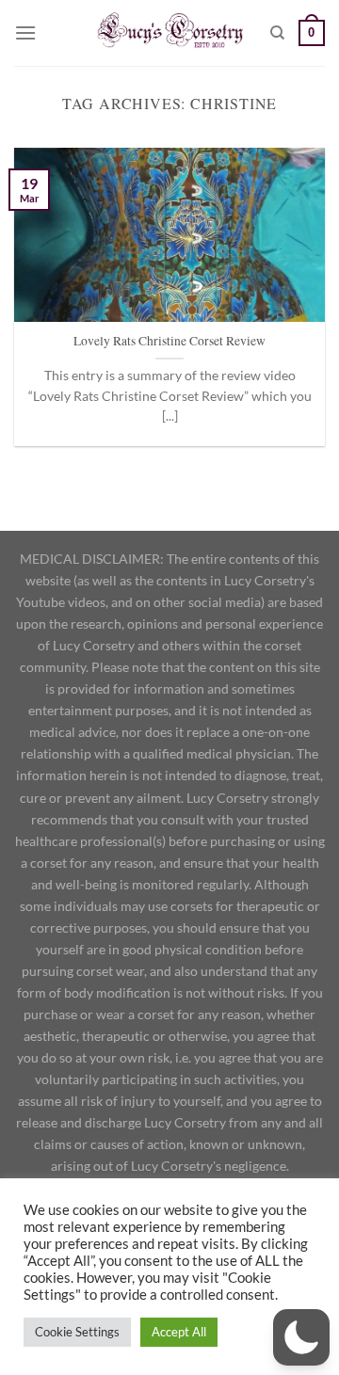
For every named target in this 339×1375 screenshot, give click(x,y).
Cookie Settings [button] (77, 1331)
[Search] (277, 33)
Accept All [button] (179, 1331)
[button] (301, 1337)
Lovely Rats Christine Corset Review (169, 341)
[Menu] (25, 32)
